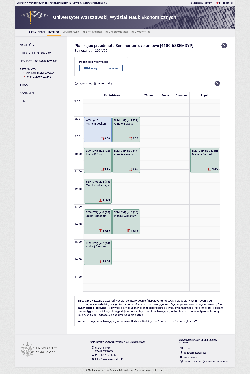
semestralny (105, 83)
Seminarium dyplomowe (39, 73)
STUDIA (24, 84)
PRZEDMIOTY (28, 69)
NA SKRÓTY (27, 45)
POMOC (24, 101)
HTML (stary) (91, 68)
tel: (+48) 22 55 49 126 (106, 355)
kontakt (187, 348)
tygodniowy (86, 83)
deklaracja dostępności (195, 353)
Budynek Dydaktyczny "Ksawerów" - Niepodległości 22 (164, 321)
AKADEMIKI (27, 93)
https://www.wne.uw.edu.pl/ (109, 359)
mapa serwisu (191, 357)
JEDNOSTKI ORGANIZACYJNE (38, 61)
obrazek (113, 68)
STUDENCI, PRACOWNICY (36, 53)
